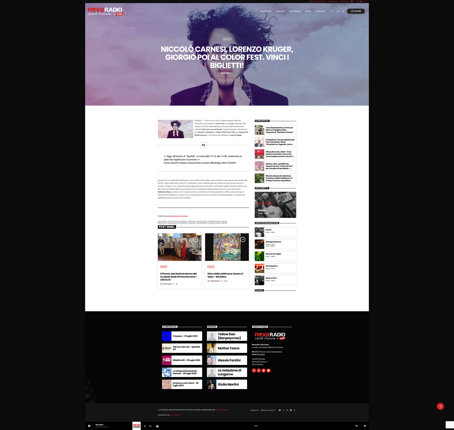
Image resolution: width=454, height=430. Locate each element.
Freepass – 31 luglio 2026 (185, 336)
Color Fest (173, 222)
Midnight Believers (273, 242)
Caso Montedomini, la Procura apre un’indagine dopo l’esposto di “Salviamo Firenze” (279, 130)
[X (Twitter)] (355, 1)
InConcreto (175, 415)
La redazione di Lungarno (229, 372)
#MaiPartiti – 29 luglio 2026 (186, 360)
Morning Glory (272, 266)
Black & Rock (271, 278)
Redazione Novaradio (178, 216)
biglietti (162, 222)
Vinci (224, 222)
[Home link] (100, 11)
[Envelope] (268, 370)
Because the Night (273, 254)
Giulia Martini (228, 384)
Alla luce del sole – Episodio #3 (186, 348)
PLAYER (356, 11)
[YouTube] (352, 1)
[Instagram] (361, 1)
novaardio (202, 222)
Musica (227, 39)
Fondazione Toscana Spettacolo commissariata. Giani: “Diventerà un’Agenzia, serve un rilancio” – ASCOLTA (280, 143)
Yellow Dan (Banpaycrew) (229, 336)
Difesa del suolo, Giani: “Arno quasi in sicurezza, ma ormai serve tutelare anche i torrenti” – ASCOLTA (280, 155)
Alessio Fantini (229, 360)
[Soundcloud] (358, 1)
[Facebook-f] (259, 370)
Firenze (184, 222)
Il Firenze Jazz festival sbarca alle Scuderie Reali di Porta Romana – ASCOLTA (178, 276)
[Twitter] (264, 370)
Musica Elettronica (266, 203)
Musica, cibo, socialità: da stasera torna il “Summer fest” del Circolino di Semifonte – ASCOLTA (279, 167)
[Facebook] (364, 1)
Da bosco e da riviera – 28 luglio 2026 (185, 384)
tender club (214, 222)
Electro (262, 210)
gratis (192, 222)
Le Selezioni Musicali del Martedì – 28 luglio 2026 (185, 372)
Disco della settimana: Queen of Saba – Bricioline (225, 275)
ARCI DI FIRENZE (222, 410)
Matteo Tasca (228, 348)
